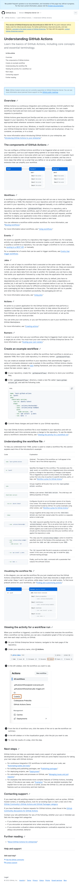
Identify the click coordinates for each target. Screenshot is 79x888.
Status (41, 880)
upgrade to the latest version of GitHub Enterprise (29, 29)
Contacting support (16, 793)
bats (31, 366)
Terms (29, 880)
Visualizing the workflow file (18, 571)
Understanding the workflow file (23, 441)
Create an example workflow (21, 348)
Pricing (47, 880)
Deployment (34, 771)
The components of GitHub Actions (25, 144)
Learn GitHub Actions (24, 18)
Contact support (11, 862)
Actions (8, 301)
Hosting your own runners (32, 342)
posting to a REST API (15, 247)
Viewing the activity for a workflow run (53, 435)
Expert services (57, 880)
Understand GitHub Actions (42, 18)
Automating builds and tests (19, 766)
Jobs (6, 260)
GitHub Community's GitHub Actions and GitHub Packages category (31, 804)
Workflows (9, 195)
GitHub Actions (10, 18)
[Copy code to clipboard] (72, 388)
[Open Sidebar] (2, 17)
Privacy (35, 880)
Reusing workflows (12, 225)
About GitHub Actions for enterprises (22, 842)
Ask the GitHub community (15, 859)
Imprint (21, 880)
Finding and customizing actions (49, 583)
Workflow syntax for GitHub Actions (49, 479)
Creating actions (31, 326)
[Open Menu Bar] (75, 12)
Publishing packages (49, 769)
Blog (65, 880)
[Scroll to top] (74, 883)
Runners (8, 333)
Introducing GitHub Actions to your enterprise (23, 138)
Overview (10, 100)
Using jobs (38, 295)
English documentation (55, 6)
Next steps (10, 748)
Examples (38, 782)
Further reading (13, 836)
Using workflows (45, 229)
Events (7, 235)
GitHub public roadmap (50, 92)
